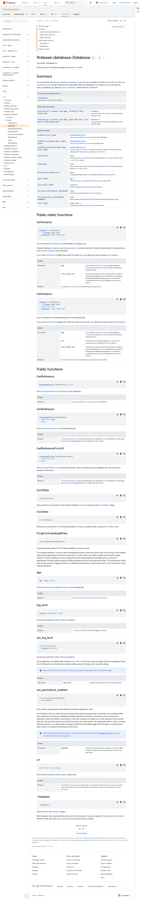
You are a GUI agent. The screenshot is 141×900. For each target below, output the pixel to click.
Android (60, 886)
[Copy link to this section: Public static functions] (74, 215)
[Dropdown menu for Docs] (50, 2)
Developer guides (38, 860)
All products (112, 886)
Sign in (136, 3)
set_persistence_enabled (48, 197)
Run (35, 3)
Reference (65, 14)
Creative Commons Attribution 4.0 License (96, 838)
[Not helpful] (124, 20)
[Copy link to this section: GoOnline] (50, 512)
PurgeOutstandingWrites (48, 172)
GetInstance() (50, 255)
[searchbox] (15, 21)
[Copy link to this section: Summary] (54, 76)
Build (24, 3)
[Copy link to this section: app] (43, 572)
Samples (76, 14)
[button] (13, 34)
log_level (42, 185)
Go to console (124, 3)
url (39, 203)
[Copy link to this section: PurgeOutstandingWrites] (70, 533)
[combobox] (76, 3)
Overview (6, 14)
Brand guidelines (106, 874)
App (99, 116)
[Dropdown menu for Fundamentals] (27, 14)
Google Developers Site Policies (82, 840)
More (57, 3)
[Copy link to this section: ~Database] (52, 797)
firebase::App (56, 111)
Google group (106, 867)
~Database (42, 98)
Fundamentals (19, 14)
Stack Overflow (106, 863)
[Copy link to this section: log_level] (49, 605)
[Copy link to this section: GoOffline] (51, 490)
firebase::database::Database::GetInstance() (71, 82)
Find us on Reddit (72, 863)
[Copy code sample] (124, 227)
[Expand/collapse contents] (50, 26)
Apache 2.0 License (51, 840)
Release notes (105, 870)
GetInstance (43, 111)
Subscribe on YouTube (74, 870)
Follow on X (70, 867)
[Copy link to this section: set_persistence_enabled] (69, 690)
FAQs (103, 877)
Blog (114, 3)
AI (32, 14)
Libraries (35, 870)
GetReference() (43, 85)
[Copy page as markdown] (100, 58)
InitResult (73, 111)
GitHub (34, 874)
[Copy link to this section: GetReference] (56, 376)
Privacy (41, 895)
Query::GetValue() (68, 87)
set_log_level (44, 191)
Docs (45, 3)
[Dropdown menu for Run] (39, 2)
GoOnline (41, 164)
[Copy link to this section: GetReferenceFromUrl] (66, 448)
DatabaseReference (78, 135)
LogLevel (73, 185)
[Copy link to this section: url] (42, 760)
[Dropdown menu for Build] (29, 2)
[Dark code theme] (121, 227)
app (39, 178)
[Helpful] (121, 20)
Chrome (70, 886)
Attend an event (72, 874)
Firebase (39, 21)
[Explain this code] (117, 227)
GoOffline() (80, 168)
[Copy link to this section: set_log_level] (55, 638)
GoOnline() (74, 160)
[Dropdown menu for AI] (35, 14)
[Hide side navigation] (26, 896)
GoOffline (42, 156)
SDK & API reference (39, 863)
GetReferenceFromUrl (47, 147)
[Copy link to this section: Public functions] (65, 369)
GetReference (43, 135)
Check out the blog (73, 860)
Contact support (106, 860)
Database (70, 67)
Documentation (11, 9)
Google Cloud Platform (96, 886)
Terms (34, 895)
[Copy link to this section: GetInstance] (54, 222)
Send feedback (117, 27)
